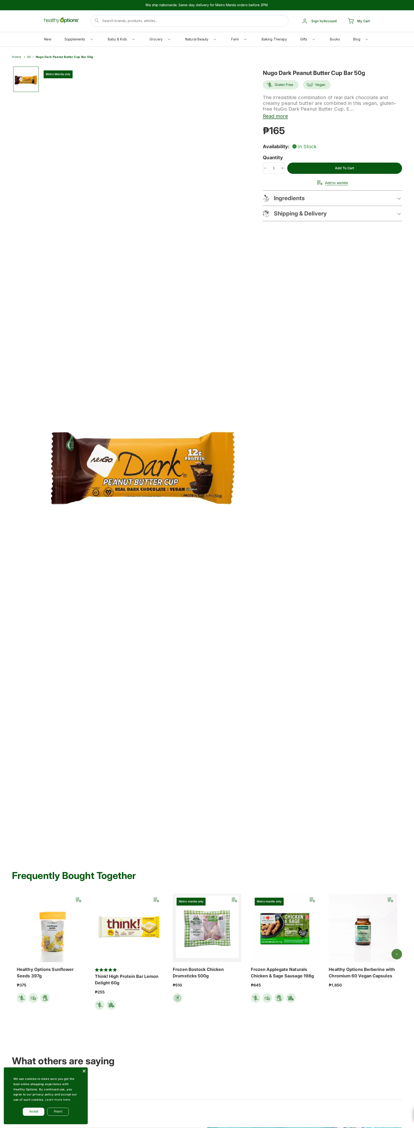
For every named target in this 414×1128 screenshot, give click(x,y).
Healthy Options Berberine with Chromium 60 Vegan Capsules (362, 972)
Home (16, 57)
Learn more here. (58, 1099)
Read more (275, 116)
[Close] (84, 1071)
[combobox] (189, 21)
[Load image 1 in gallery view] (26, 79)
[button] (78, 40)
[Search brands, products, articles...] (97, 20)
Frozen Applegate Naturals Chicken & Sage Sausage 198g (282, 972)
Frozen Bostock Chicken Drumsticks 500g (198, 972)
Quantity (273, 157)
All (29, 57)
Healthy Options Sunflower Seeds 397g (45, 972)
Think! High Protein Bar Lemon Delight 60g (127, 979)
